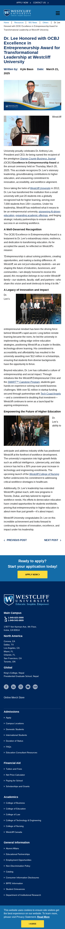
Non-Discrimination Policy (18, 866)
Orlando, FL (9, 655)
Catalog (9, 871)
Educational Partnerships (18, 854)
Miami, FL (8, 651)
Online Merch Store (14, 697)
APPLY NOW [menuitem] (22, 3)
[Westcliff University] (17, 13)
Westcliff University (40, 188)
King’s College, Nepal (14, 673)
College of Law (13, 814)
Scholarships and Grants (17, 786)
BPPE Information (14, 883)
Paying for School (14, 780)
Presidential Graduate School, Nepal (21, 676)
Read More (43, 917)
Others (46, 22)
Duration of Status (14, 741)
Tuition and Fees (14, 769)
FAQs (8, 747)
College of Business (15, 803)
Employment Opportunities (18, 860)
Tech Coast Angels (51, 393)
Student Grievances (15, 889)
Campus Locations (15, 723)
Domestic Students (15, 729)
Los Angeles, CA (12, 648)
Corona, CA (9, 641)
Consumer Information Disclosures (22, 877)
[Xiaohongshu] (35, 687)
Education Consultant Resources (21, 752)
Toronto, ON (9, 661)
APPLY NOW (31, 574)
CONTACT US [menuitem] (39, 3)
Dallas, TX (9, 644)
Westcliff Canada (14, 832)
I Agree (32, 924)
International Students (16, 735)
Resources (19, 22)
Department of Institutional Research (23, 895)
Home (6, 22)
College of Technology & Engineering (23, 820)
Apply (8, 717)
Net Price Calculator (15, 775)
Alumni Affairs (12, 848)
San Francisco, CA (13, 658)
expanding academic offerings (32, 215)
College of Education (16, 808)
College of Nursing (15, 826)
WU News (33, 22)
